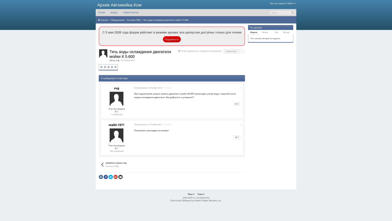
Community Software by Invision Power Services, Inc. (196, 200)
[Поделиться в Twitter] (111, 177)
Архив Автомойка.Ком (119, 5)
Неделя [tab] (253, 32)
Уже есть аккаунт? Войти (282, 3)
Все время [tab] (287, 32)
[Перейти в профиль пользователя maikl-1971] (116, 135)
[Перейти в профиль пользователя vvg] (103, 53)
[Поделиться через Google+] (115, 177)
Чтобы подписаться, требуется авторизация (201, 50)
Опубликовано (148, 87)
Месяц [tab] (265, 32)
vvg (117, 60)
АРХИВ (101, 12)
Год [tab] (276, 32)
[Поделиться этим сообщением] (240, 87)
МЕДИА (114, 12)
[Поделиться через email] (120, 177)
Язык (190, 194)
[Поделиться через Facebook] (106, 177)
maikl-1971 (116, 124)
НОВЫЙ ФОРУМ (131, 12)
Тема (200, 194)
